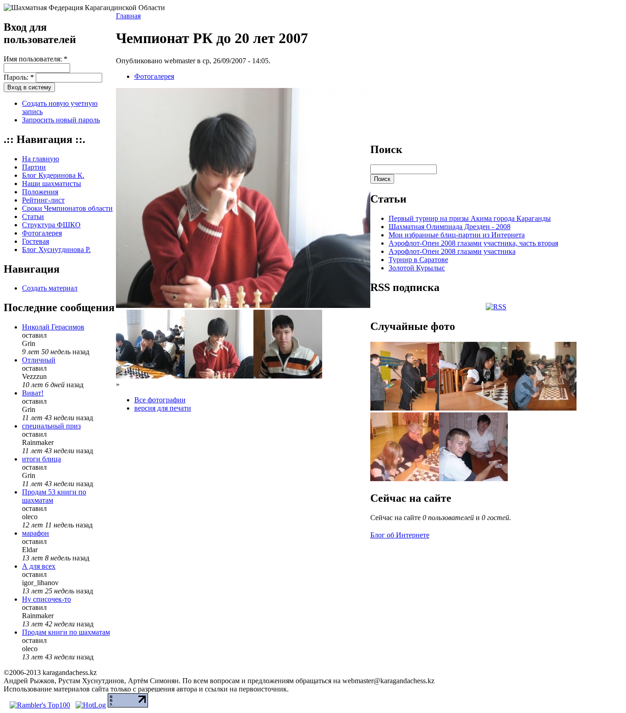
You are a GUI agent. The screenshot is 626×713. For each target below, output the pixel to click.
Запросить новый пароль (61, 120)
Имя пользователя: (35, 59)
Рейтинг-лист (43, 200)
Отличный (38, 360)
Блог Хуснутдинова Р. (56, 249)
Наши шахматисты (51, 183)
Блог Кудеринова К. (53, 175)
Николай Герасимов (53, 327)
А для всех (38, 566)
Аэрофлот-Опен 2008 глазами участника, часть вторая (473, 243)
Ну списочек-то (46, 599)
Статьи (33, 216)
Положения (40, 192)
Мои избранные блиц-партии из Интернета (457, 235)
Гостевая (35, 241)
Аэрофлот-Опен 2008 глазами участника (452, 251)
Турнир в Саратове (418, 259)
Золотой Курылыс (417, 268)
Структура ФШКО (51, 225)
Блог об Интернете (399, 535)
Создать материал (49, 288)
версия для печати (162, 408)
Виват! (33, 393)
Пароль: (19, 77)
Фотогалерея (42, 233)
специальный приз (51, 426)
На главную (40, 159)
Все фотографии (160, 400)
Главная (128, 16)
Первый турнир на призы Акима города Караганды (470, 218)
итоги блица (41, 459)
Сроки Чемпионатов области (67, 208)
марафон (35, 533)
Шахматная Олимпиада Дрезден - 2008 (450, 226)
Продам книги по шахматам (66, 632)
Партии (34, 167)
